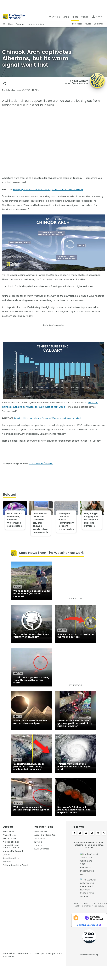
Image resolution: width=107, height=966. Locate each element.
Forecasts (32, 24)
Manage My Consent (13, 851)
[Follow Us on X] (104, 833)
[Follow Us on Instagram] (80, 833)
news (11, 24)
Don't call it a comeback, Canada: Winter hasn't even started (47, 418)
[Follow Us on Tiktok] (92, 833)
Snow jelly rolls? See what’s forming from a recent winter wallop (48, 189)
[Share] (4, 83)
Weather (20, 24)
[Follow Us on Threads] (98, 833)
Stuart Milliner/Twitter (41, 463)
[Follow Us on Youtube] (86, 833)
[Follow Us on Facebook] (74, 833)
